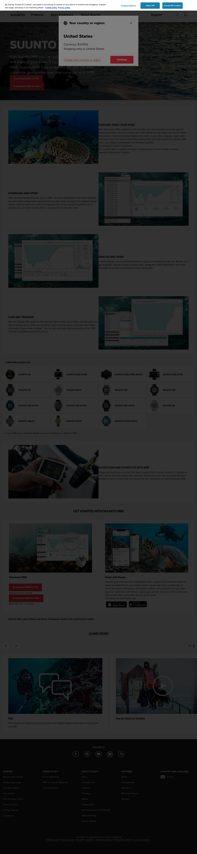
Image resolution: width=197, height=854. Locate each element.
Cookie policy (51, 7)
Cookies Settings (128, 5)
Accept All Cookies (172, 5)
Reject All (150, 5)
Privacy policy (64, 7)
